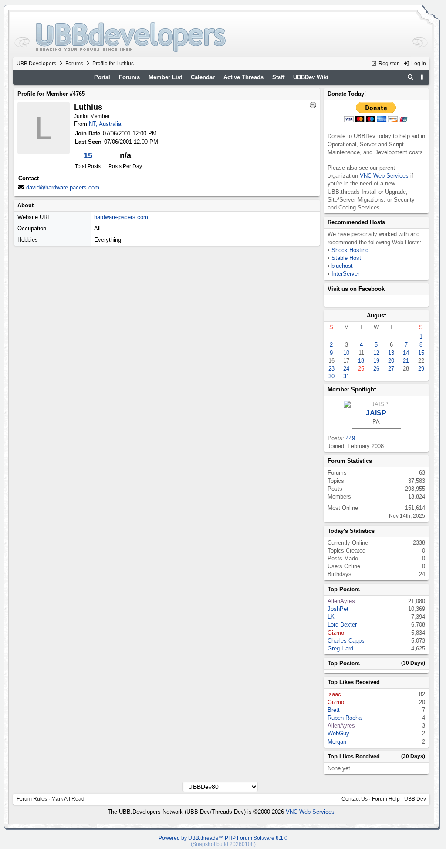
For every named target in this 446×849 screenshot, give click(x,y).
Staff (278, 77)
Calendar (203, 77)
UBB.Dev (415, 799)
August (376, 315)
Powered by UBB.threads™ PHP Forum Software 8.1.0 (223, 838)
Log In (418, 64)
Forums (74, 64)
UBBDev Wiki (310, 77)
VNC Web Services (384, 175)
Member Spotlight (352, 389)
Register (388, 64)
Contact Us (354, 799)
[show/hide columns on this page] (422, 77)
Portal (102, 77)
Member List (165, 77)
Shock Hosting (349, 250)
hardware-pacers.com (121, 217)
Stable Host (346, 258)
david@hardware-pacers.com (62, 187)
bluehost (342, 266)
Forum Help (386, 799)
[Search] (410, 77)
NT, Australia (105, 124)
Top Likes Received (354, 682)
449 (350, 438)
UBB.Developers (36, 64)
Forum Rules (32, 799)
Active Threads (243, 77)
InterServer (345, 273)
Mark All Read (67, 799)
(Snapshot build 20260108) (223, 844)
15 (88, 155)
